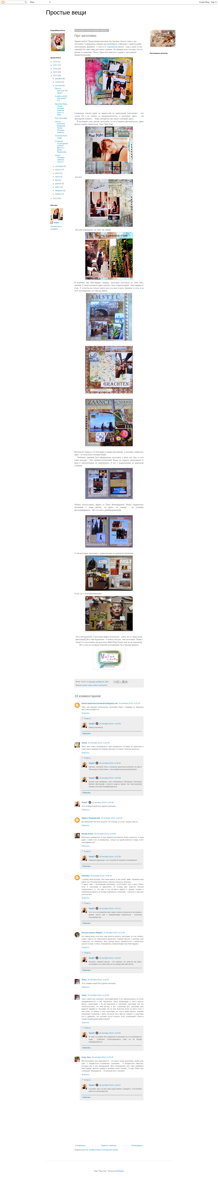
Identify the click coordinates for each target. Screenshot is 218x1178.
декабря (59, 79)
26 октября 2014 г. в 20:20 (110, 958)
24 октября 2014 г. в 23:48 (110, 778)
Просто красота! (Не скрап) (61, 91)
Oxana (84, 743)
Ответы (87, 719)
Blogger (121, 1171)
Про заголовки (61, 118)
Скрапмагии (112, 47)
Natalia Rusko (87, 834)
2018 (55, 62)
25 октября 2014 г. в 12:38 (110, 857)
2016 (55, 69)
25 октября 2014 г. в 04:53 (105, 834)
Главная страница (108, 1145)
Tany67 (92, 724)
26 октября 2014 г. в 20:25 (110, 1033)
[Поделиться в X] (120, 681)
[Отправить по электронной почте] (115, 681)
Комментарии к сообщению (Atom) (103, 1150)
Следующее (80, 1145)
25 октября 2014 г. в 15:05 (114, 933)
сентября (59, 166)
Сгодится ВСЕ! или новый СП (61, 98)
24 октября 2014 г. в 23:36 (103, 802)
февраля (59, 191)
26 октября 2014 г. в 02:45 (102, 1057)
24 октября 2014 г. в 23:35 (110, 724)
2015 (55, 72)
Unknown (85, 876)
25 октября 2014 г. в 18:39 (98, 995)
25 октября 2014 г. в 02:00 (111, 818)
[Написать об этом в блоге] (117, 681)
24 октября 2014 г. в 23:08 (98, 743)
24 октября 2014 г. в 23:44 (110, 763)
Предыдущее (137, 1145)
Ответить (85, 713)
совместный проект (100, 685)
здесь (131, 119)
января (58, 194)
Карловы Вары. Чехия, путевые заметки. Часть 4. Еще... (61, 109)
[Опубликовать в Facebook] (123, 681)
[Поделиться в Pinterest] (126, 681)
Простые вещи (66, 12)
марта (58, 187)
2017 (55, 65)
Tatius (84, 980)
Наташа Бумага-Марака (92, 933)
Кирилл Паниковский (91, 818)
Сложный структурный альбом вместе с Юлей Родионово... (61, 146)
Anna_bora (86, 1057)
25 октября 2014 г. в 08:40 (101, 876)
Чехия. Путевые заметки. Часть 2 (60, 158)
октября (58, 86)
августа (58, 170)
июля (57, 173)
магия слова (87, 685)
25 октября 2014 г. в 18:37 (98, 980)
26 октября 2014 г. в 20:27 (110, 1085)
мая (57, 180)
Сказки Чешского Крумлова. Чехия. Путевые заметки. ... (60, 127)
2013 (55, 198)
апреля (58, 184)
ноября (58, 82)
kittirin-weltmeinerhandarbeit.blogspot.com (100, 703)
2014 (55, 75)
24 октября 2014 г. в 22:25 (129, 703)
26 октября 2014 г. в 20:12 (110, 908)
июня (57, 177)
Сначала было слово (61, 137)
